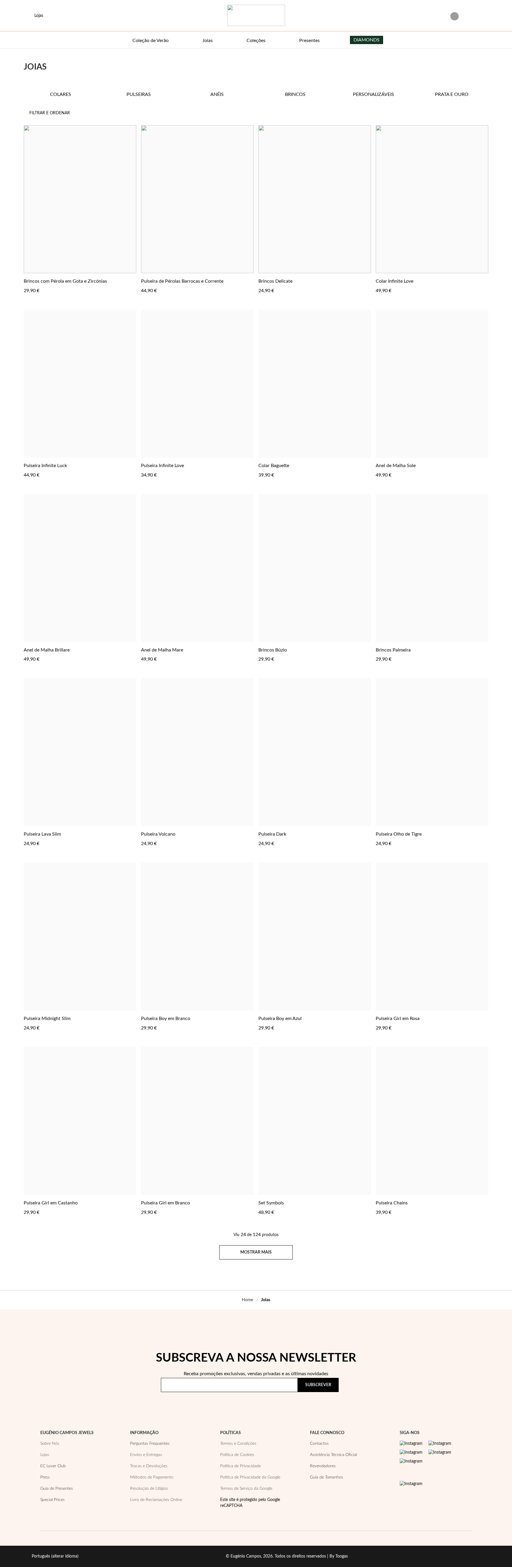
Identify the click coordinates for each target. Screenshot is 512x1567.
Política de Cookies (237, 1455)
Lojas (44, 1455)
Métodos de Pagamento (151, 1477)
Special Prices (52, 1500)
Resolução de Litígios (149, 1488)
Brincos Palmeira (393, 650)
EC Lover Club (53, 1466)
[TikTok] (439, 1452)
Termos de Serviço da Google (246, 1488)
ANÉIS (217, 94)
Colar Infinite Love (394, 281)
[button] (131, 281)
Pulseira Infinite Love (162, 465)
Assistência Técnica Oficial (333, 1455)
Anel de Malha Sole (396, 465)
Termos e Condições (238, 1443)
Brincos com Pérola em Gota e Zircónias (65, 281)
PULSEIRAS (139, 94)
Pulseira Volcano (158, 834)
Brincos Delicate (275, 281)
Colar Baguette (273, 465)
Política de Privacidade (304, 1402)
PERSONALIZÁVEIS (373, 94)
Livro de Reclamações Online (156, 1500)
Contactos (319, 1443)
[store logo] (256, 15)
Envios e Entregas (146, 1455)
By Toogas (338, 1556)
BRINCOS (295, 94)
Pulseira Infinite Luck (45, 465)
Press (45, 1477)
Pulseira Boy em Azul (280, 1018)
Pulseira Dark (272, 834)
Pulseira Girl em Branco (165, 1203)
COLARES (60, 94)
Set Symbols (271, 1203)
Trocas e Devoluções (148, 1466)
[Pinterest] (411, 1452)
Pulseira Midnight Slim (47, 1018)
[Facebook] (439, 1443)
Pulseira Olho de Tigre (399, 834)
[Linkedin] (411, 1461)
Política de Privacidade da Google (250, 1477)
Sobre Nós (49, 1443)
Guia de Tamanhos (326, 1477)
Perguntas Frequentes (149, 1443)
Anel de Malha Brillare (47, 650)
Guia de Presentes (56, 1488)
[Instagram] (411, 1443)
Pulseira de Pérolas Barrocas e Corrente (182, 281)
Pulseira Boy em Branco (165, 1018)
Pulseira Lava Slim (42, 834)
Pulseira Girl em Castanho (51, 1203)
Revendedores (323, 1466)
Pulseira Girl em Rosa (398, 1018)
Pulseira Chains (392, 1203)
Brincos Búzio (272, 650)
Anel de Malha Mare (162, 650)
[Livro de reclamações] (411, 1484)
